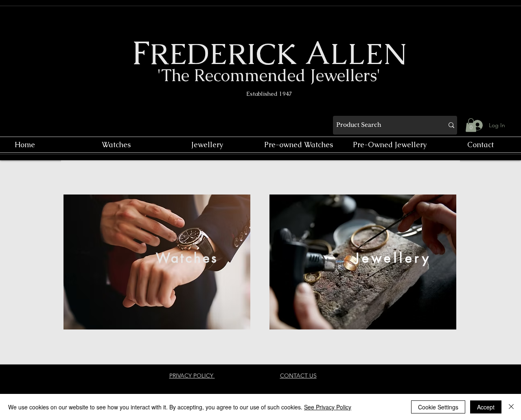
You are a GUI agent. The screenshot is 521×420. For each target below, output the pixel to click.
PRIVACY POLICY (192, 375)
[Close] (511, 406)
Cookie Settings (438, 407)
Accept (486, 407)
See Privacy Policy (327, 407)
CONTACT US (298, 375)
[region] (156, 262)
